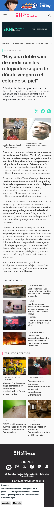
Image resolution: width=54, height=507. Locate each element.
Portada (5, 43)
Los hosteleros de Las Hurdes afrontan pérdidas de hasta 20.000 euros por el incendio (39, 292)
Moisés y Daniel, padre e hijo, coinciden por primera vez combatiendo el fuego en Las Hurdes (14, 388)
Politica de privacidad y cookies (28, 481)
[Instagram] (17, 467)
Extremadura (17, 43)
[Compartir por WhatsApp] (49, 111)
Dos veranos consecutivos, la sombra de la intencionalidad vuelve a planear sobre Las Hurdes (38, 340)
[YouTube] (9, 467)
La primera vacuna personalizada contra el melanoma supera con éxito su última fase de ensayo (38, 308)
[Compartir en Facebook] (43, 111)
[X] (24, 467)
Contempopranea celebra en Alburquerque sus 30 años (39, 323)
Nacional (30, 43)
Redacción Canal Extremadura (13, 146)
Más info (17, 503)
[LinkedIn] (46, 467)
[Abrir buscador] (49, 15)
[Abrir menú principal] (5, 15)
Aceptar (6, 503)
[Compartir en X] (36, 111)
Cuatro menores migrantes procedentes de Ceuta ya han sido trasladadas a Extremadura (39, 388)
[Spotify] (39, 467)
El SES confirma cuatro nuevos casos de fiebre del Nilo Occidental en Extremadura (14, 428)
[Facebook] (32, 467)
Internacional (42, 43)
